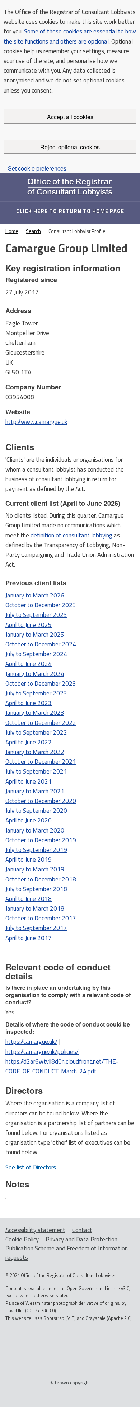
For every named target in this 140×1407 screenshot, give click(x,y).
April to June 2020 (28, 820)
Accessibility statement (35, 1230)
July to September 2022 (36, 732)
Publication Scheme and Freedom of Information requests (66, 1253)
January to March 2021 (34, 791)
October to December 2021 (40, 761)
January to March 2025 (34, 634)
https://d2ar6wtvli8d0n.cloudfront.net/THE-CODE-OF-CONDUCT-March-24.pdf (61, 1066)
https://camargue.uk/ (31, 1041)
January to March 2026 (34, 595)
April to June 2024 (28, 663)
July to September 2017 (36, 928)
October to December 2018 (40, 879)
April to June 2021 (28, 781)
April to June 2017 (28, 938)
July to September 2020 (36, 810)
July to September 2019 (36, 849)
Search (33, 231)
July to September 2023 (36, 693)
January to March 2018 (34, 908)
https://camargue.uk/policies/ (42, 1051)
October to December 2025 (40, 605)
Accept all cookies (70, 117)
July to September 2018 (36, 889)
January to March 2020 (34, 830)
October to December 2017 (40, 918)
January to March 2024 (34, 673)
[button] (30, 1167)
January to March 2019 (34, 869)
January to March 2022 (34, 752)
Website (17, 411)
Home (11, 231)
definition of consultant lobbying (71, 535)
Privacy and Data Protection (81, 1239)
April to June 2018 (28, 898)
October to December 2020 (40, 801)
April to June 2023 (28, 703)
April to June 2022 (28, 742)
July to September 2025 (36, 614)
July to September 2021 (36, 771)
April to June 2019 (28, 859)
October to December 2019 (40, 840)
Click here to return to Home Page (70, 211)
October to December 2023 (40, 683)
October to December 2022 (40, 722)
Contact (82, 1230)
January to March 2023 (34, 712)
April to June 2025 (28, 625)
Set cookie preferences (37, 168)
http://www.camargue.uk (36, 422)
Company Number (33, 387)
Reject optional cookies (70, 147)
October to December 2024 (40, 644)
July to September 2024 (36, 654)
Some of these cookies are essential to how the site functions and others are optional (70, 36)
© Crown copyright (70, 1382)
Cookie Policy (22, 1239)
